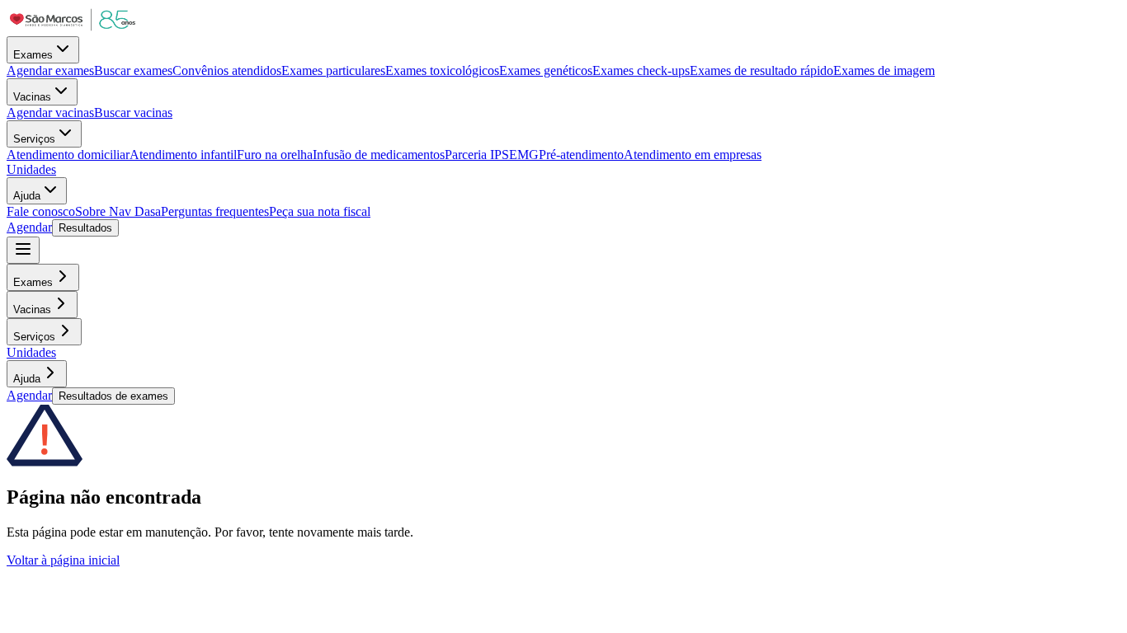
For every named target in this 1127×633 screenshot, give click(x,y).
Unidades (31, 169)
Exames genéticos (545, 70)
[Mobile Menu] (23, 250)
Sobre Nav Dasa (118, 211)
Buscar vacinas (133, 113)
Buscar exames (133, 70)
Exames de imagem (884, 70)
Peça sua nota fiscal (319, 211)
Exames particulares (333, 70)
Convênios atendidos (226, 70)
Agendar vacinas (50, 113)
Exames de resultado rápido (761, 70)
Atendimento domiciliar (68, 155)
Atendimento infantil (183, 155)
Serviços (34, 139)
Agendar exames (50, 70)
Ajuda (26, 196)
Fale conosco (41, 211)
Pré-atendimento (581, 155)
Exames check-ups (641, 70)
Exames (33, 55)
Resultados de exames (113, 396)
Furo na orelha (275, 155)
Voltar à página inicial (63, 560)
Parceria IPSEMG (492, 155)
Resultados (85, 228)
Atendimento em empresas (693, 155)
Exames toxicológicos (442, 70)
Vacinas (32, 97)
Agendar (29, 227)
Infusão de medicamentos (379, 155)
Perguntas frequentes (215, 211)
